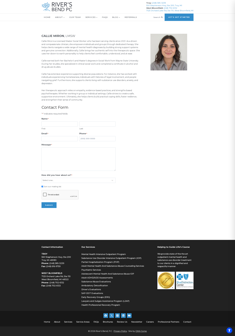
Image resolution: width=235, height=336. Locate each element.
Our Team (75, 17)
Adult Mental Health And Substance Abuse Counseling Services (112, 266)
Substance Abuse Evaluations (96, 281)
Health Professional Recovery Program (100, 305)
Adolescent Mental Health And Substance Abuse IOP (107, 274)
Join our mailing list (52, 186)
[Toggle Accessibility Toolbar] (229, 330)
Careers (150, 322)
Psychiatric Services (91, 270)
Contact (187, 322)
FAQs (105, 17)
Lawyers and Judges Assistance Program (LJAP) (105, 301)
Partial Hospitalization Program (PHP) (100, 262)
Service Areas (83, 322)
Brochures (108, 322)
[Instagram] (117, 315)
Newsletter (136, 322)
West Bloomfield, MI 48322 (55, 279)
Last (81, 128)
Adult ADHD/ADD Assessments (97, 278)
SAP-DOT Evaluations (92, 293)
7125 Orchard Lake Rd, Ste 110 (55, 276)
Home (47, 17)
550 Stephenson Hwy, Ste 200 (56, 257)
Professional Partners (168, 322)
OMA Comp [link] (141, 331)
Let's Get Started (179, 17)
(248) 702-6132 (170, 8)
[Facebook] (105, 315)
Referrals (131, 17)
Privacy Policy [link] (120, 331)
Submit (49, 205)
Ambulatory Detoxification (94, 285)
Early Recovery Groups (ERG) (95, 297)
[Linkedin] (123, 315)
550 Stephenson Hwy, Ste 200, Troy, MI (164, 5)
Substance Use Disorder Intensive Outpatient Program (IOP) (111, 258)
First (43, 128)
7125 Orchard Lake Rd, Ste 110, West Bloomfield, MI (170, 10)
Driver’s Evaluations (91, 289)
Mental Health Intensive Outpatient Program (103, 254)
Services (68, 322)
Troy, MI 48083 (48, 260)
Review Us (122, 322)
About (57, 322)
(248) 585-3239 (159, 3)
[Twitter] (111, 315)
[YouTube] (129, 315)
